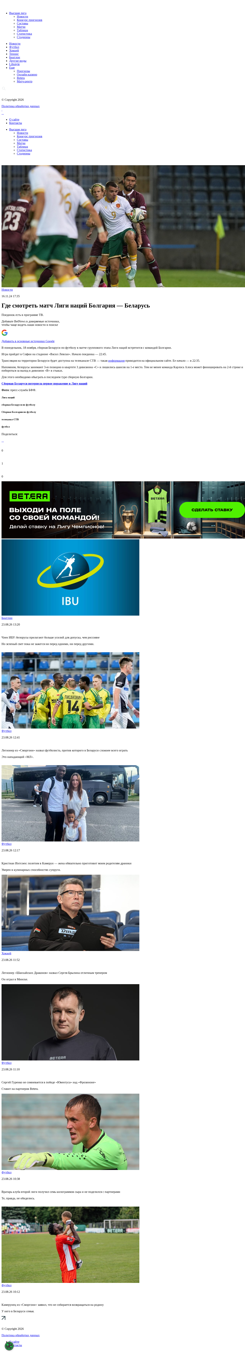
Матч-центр (24, 81)
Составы (22, 23)
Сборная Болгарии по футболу (19, 412)
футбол (6, 426)
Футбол (14, 47)
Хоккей (14, 50)
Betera (21, 78)
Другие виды (17, 60)
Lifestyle (14, 64)
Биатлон (14, 57)
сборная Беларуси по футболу (18, 404)
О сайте (14, 119)
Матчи (21, 26)
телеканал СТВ (10, 419)
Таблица (22, 30)
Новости (22, 16)
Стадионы (23, 37)
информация (116, 360)
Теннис (14, 54)
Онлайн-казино (27, 74)
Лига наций (8, 397)
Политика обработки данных (21, 106)
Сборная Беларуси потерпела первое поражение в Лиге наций (44, 383)
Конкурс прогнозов (29, 20)
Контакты (15, 123)
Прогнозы (23, 71)
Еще (12, 67)
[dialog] (9, 1346)
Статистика (24, 33)
